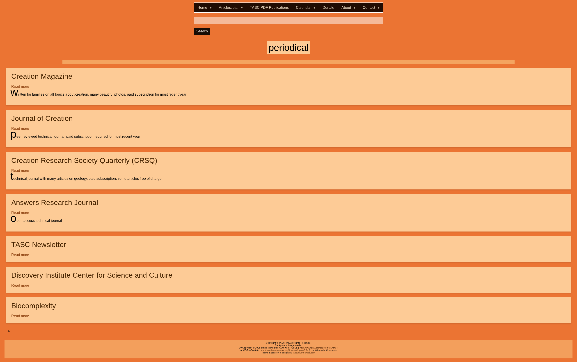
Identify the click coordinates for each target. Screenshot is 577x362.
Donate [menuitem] (328, 7)
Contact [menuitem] (367, 9)
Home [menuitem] (200, 9)
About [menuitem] (344, 9)
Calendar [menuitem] (301, 9)
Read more (20, 87)
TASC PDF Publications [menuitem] (269, 7)
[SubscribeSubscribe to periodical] (7, 329)
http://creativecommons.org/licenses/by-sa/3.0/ (284, 350)
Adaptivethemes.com (304, 352)
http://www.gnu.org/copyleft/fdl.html (318, 347)
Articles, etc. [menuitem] (226, 9)
